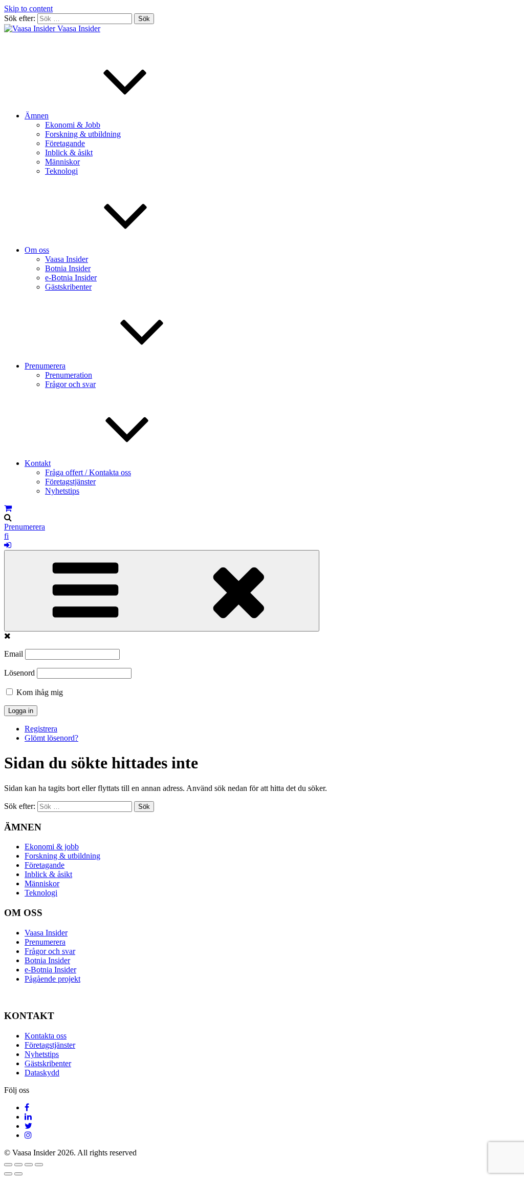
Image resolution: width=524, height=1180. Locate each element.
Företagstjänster (70, 481)
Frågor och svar (70, 384)
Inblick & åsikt (69, 152)
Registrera (41, 728)
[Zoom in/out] (39, 1164)
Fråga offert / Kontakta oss (88, 472)
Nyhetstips (62, 490)
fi (6, 536)
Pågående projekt (52, 978)
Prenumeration (68, 375)
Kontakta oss (46, 1035)
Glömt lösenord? (51, 738)
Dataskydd (42, 1072)
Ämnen (37, 115)
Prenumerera (45, 365)
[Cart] (8, 508)
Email (13, 653)
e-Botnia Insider (71, 277)
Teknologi (61, 171)
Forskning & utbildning (83, 134)
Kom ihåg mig (38, 692)
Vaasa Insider (78, 28)
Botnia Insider (68, 268)
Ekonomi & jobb (52, 846)
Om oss (37, 250)
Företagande (65, 143)
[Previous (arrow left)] (8, 1173)
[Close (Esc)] (8, 1164)
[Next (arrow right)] (18, 1173)
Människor (62, 161)
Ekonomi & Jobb (72, 124)
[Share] (18, 1164)
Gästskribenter (68, 286)
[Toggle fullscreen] (29, 1164)
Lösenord (19, 672)
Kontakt (38, 463)
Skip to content (28, 8)
